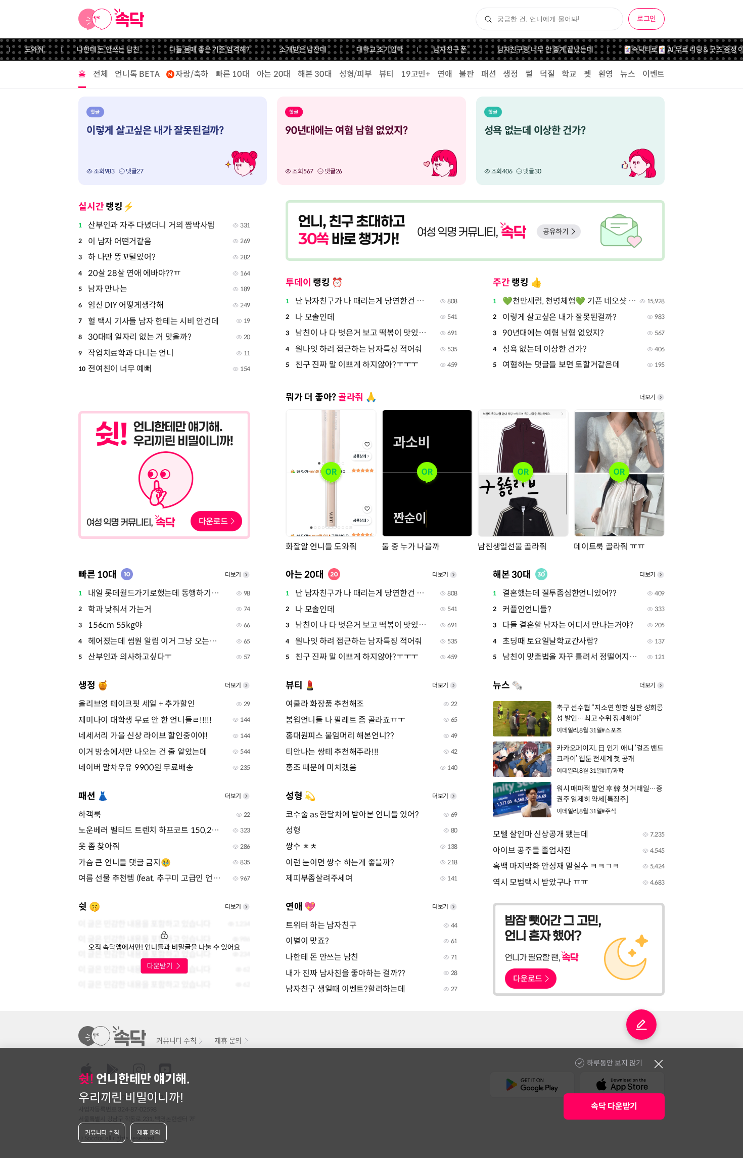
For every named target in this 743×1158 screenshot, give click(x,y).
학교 (569, 74)
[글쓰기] (641, 1024)
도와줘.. (21, 49)
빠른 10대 (232, 74)
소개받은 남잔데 (288, 49)
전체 (100, 74)
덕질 (547, 74)
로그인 (646, 18)
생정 (510, 74)
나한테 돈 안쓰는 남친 (93, 49)
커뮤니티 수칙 (176, 1040)
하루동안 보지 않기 (614, 1063)
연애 (444, 74)
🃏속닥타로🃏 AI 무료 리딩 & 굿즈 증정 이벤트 (675, 49)
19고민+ (415, 74)
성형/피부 (355, 74)
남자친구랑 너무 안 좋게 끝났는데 (531, 49)
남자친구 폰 (435, 49)
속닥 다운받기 (614, 1106)
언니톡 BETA (137, 74)
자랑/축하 (191, 74)
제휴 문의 (228, 1040)
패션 (488, 74)
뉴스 (627, 74)
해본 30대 (315, 74)
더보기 (647, 397)
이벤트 (653, 74)
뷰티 (386, 74)
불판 (466, 74)
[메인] (111, 19)
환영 (606, 74)
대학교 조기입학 (365, 49)
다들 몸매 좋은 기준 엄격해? (195, 49)
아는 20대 (274, 74)
